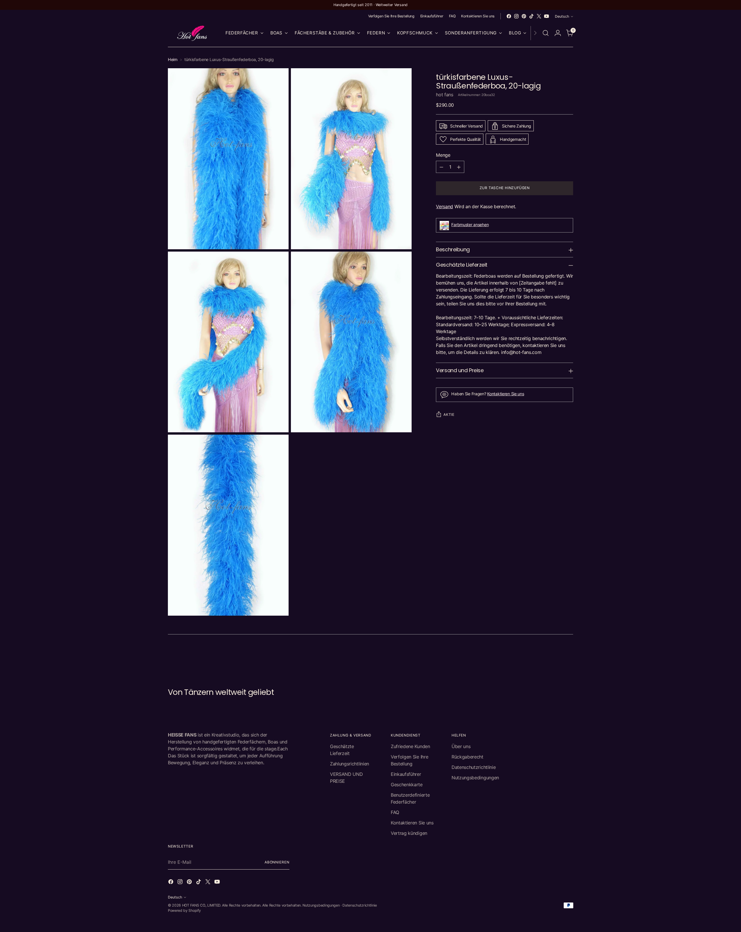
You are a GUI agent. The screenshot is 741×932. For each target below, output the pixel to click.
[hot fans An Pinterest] (524, 16)
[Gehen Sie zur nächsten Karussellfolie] (568, 656)
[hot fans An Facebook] (508, 16)
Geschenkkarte (407, 784)
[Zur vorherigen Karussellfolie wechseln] (555, 657)
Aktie (448, 414)
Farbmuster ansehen (470, 224)
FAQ (395, 812)
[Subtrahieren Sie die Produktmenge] (441, 167)
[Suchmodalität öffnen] (545, 33)
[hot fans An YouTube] (546, 16)
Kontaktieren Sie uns (505, 394)
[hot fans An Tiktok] (531, 16)
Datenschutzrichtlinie (474, 767)
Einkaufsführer (406, 774)
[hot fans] (192, 33)
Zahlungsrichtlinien (349, 764)
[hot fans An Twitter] (539, 16)
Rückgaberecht (467, 757)
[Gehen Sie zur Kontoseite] (558, 33)
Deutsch (562, 16)
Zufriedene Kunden (410, 746)
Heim (172, 59)
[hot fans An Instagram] (516, 16)
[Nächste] (535, 33)
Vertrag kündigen (409, 833)
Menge (443, 155)
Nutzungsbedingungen (475, 777)
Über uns (461, 746)
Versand (444, 207)
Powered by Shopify (184, 910)
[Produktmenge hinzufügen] (459, 167)
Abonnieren (277, 862)
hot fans (444, 95)
